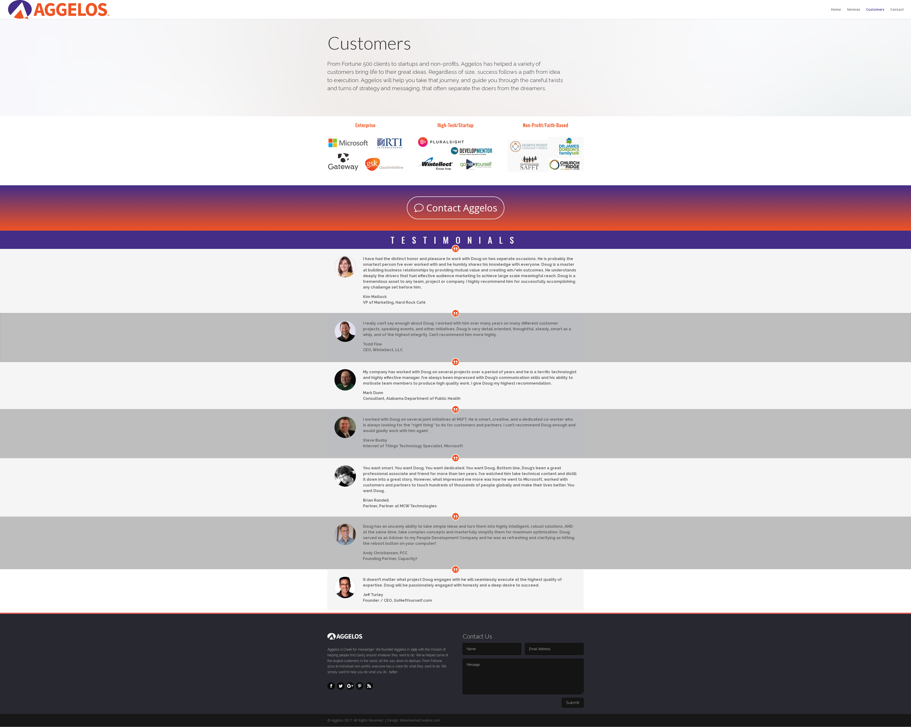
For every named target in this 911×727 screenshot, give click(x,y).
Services (853, 10)
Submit (572, 702)
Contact (897, 10)
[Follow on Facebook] (331, 686)
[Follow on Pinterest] (359, 686)
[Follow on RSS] (369, 686)
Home (836, 10)
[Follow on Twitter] (340, 686)
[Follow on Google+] (350, 686)
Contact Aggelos (461, 207)
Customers (875, 10)
